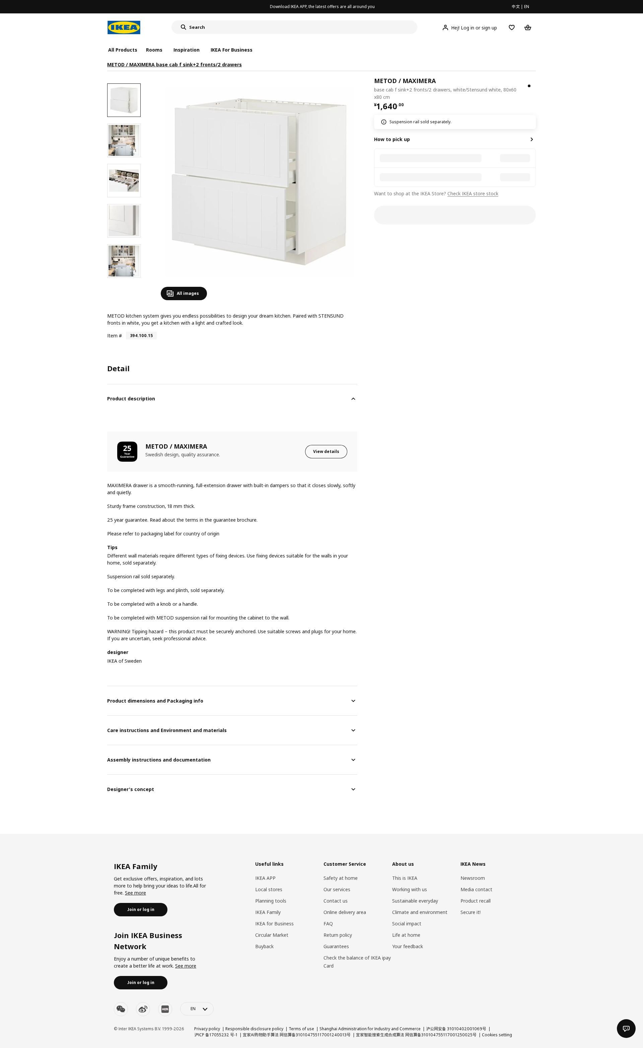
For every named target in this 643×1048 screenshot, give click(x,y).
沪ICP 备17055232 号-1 (215, 1035)
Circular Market (271, 935)
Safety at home (341, 878)
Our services (337, 889)
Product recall (475, 901)
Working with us (409, 889)
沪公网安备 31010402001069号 (456, 1029)
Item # (114, 335)
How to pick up (392, 139)
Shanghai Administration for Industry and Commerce (370, 1029)
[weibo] (143, 1009)
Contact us (336, 901)
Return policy (338, 935)
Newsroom (472, 878)
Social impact (406, 923)
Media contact (476, 889)
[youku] (165, 1009)
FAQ (328, 923)
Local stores (268, 889)
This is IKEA (404, 878)
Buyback (264, 946)
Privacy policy (207, 1029)
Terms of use (301, 1029)
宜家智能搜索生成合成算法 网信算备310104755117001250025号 (416, 1035)
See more (135, 893)
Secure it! (470, 912)
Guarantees (336, 946)
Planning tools (270, 901)
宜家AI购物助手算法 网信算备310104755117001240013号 (297, 1035)
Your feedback (407, 946)
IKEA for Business (274, 923)
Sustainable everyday (415, 901)
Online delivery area (345, 912)
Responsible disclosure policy (254, 1029)
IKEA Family (268, 912)
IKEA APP (265, 878)
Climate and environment (419, 912)
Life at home (406, 935)
